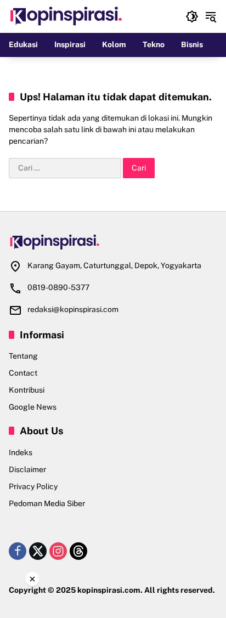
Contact (23, 372)
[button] (192, 16)
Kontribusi (26, 389)
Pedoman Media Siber (47, 503)
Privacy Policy (33, 486)
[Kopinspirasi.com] (66, 16)
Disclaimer (27, 469)
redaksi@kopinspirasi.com (72, 309)
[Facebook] (17, 551)
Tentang (23, 355)
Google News (32, 406)
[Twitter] (38, 551)
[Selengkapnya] (113, 242)
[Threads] (78, 551)
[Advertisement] (113, 601)
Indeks (20, 452)
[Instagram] (58, 551)
